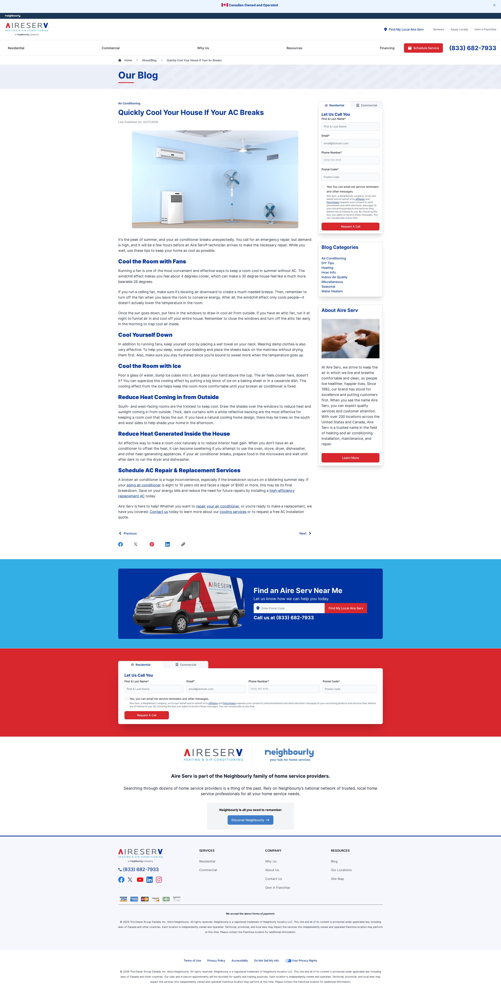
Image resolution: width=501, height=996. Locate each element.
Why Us (271, 861)
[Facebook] (121, 544)
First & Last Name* (334, 118)
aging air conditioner (144, 485)
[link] (184, 544)
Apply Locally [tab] (459, 29)
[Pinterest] (153, 544)
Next (302, 533)
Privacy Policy (216, 960)
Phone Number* (332, 152)
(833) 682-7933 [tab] (472, 47)
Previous (130, 533)
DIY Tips (328, 263)
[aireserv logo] (151, 856)
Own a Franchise (277, 887)
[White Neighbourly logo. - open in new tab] (13, 16)
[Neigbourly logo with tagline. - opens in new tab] (289, 755)
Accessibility (240, 960)
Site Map (337, 879)
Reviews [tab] (438, 29)
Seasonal (328, 286)
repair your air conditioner (217, 506)
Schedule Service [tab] (426, 48)
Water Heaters (332, 291)
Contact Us (273, 879)
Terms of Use (192, 960)
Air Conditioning (129, 103)
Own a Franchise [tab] (485, 29)
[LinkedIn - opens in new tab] (149, 880)
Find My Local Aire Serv (346, 608)
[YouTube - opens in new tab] (140, 880)
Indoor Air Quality (335, 277)
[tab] (404, 29)
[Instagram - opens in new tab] (159, 880)
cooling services (233, 512)
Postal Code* (330, 169)
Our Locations (341, 870)
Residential (336, 105)
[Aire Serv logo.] (213, 755)
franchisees (333, 202)
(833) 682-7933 (295, 617)
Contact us (159, 512)
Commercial (369, 105)
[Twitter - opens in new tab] (131, 880)
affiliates (360, 199)
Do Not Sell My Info (266, 960)
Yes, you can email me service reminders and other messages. (169, 698)
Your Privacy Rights (304, 960)
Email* (326, 135)
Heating (327, 268)
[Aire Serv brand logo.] (27, 29)
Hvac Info (329, 272)
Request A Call (350, 226)
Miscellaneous (332, 282)
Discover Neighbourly (248, 820)
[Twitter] (137, 544)
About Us (272, 870)
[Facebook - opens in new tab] (121, 880)
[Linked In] (168, 544)
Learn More (350, 458)
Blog (334, 861)
